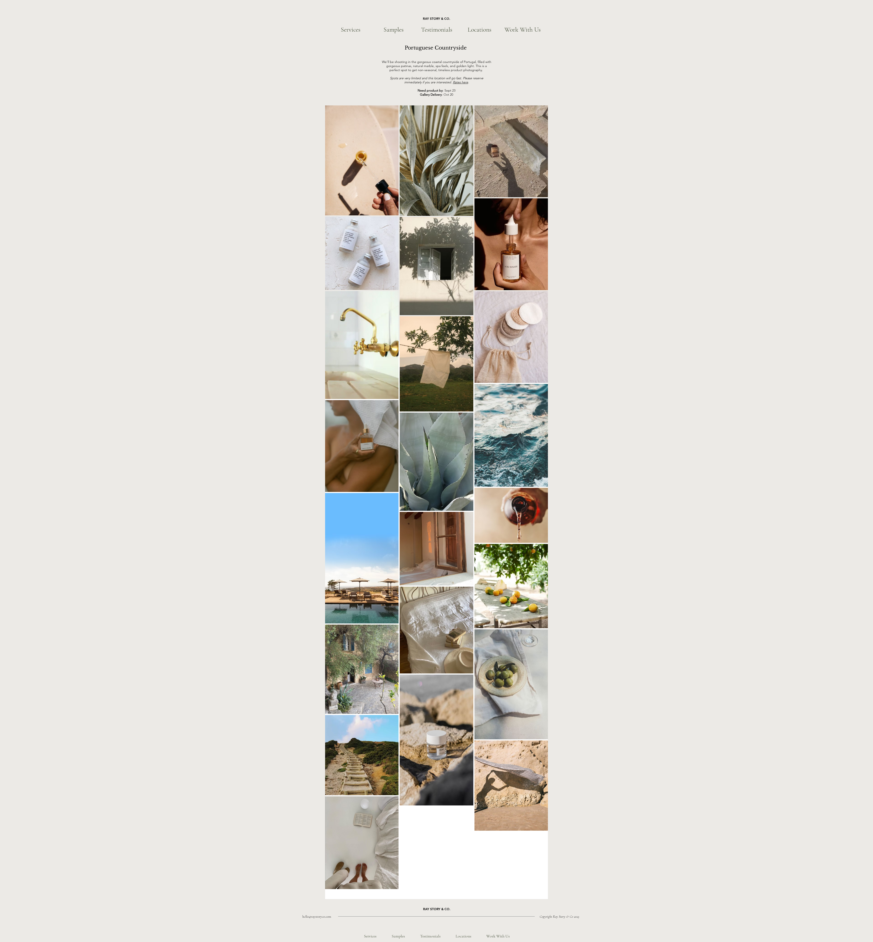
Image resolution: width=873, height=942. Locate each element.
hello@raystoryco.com (316, 917)
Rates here (460, 82)
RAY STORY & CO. (436, 19)
